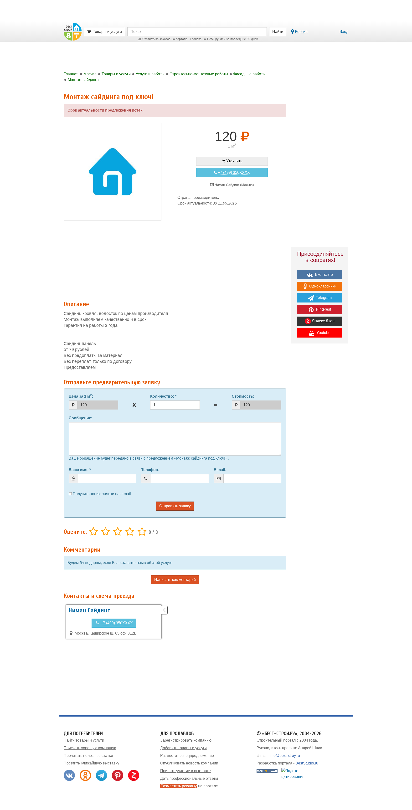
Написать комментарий (175, 580)
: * (163, 396)
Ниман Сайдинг (89, 610)
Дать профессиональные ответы (189, 778)
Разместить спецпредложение (187, 756)
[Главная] (73, 31)
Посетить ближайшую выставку (91, 763)
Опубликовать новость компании (189, 763)
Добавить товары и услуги (183, 748)
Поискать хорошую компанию (90, 748)
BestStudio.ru (306, 763)
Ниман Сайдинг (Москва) (234, 185)
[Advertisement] (175, 259)
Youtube (322, 333)
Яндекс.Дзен (323, 321)
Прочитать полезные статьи (88, 756)
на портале (189, 786)
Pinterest (323, 309)
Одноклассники (322, 286)
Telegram (323, 298)
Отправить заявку (175, 506)
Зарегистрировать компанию (185, 740)
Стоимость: (243, 396)
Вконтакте (323, 274)
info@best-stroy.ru (284, 756)
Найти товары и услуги (84, 740)
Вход (344, 32)
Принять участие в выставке (185, 771)
